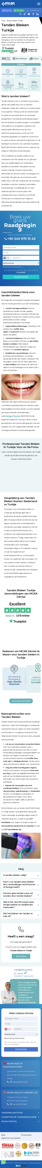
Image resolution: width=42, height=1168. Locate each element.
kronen (17, 416)
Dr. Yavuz (18, 973)
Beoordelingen (21, 59)
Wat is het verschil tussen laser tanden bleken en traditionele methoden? (18, 905)
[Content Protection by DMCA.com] (21, 1166)
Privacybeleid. (21, 272)
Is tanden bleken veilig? (15, 875)
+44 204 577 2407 (20, 1104)
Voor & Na (8, 58)
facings (9, 416)
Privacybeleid (26, 1135)
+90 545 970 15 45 (34, 10)
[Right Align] (38, 4)
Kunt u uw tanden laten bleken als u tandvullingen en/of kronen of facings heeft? (19, 884)
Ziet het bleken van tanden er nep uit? (18, 914)
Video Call (8, 10)
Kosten (36, 59)
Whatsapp (20, 10)
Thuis (3, 21)
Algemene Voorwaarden (10, 1138)
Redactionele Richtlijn (27, 1002)
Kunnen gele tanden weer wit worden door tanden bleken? (18, 894)
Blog (3, 1135)
